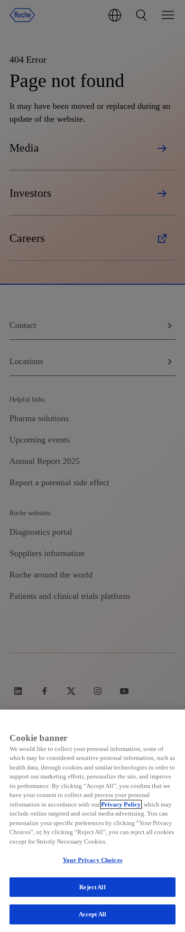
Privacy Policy (121, 804)
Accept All (92, 914)
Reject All (92, 887)
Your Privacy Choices (92, 860)
